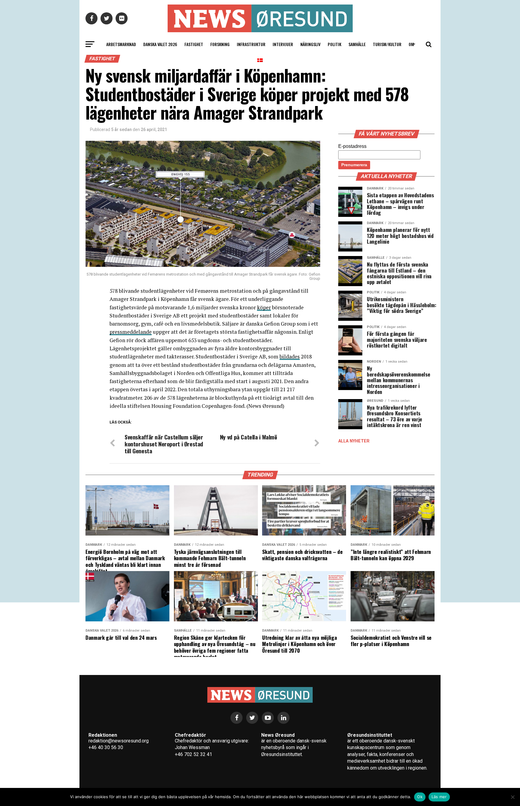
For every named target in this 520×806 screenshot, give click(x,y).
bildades (290, 356)
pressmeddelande (131, 331)
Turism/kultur (387, 44)
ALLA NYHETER (354, 441)
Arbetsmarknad (121, 44)
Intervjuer (283, 44)
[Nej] (512, 797)
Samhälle (357, 44)
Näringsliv (310, 44)
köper (264, 307)
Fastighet (193, 44)
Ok (419, 796)
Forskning (220, 44)
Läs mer (439, 796)
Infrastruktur (251, 44)
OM (411, 44)
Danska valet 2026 (160, 44)
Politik (334, 44)
